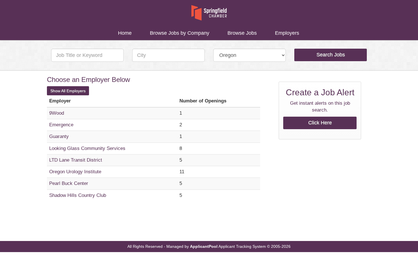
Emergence (61, 124)
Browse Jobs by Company (179, 33)
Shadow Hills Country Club (77, 195)
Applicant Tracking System (242, 246)
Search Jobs (330, 54)
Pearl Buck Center (68, 183)
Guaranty (59, 136)
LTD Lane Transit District (75, 160)
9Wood (56, 113)
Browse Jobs (242, 33)
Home (125, 33)
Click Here (320, 122)
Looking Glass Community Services (87, 148)
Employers (287, 33)
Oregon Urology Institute (75, 171)
